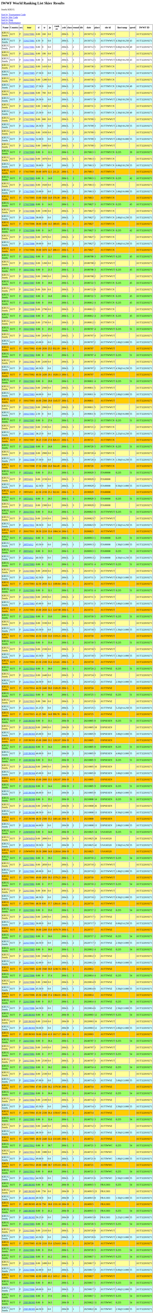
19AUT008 (29, 446)
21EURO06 (29, 799)
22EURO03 (29, 1014)
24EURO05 (29, 1184)
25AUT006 (29, 1256)
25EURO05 (29, 1302)
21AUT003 (29, 564)
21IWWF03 (29, 832)
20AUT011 (28, 512)
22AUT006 (29, 975)
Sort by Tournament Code (13, 14)
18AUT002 (29, 256)
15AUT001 (29, 34)
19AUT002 (29, 329)
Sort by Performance (11, 22)
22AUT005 (29, 949)
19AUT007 (29, 420)
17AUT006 (29, 204)
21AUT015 (29, 694)
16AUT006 (29, 93)
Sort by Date (7, 20)
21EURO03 (29, 720)
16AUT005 (29, 66)
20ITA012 (28, 538)
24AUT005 (29, 1119)
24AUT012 (29, 1145)
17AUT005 (29, 152)
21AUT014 (29, 668)
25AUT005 (29, 1224)
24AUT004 (29, 1067)
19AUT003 (29, 381)
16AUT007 (29, 106)
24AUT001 (29, 1041)
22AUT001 (29, 858)
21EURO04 (29, 760)
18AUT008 (29, 302)
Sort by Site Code (9, 17)
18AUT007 (29, 283)
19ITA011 (28, 472)
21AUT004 (29, 616)
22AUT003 (29, 910)
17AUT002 (29, 119)
